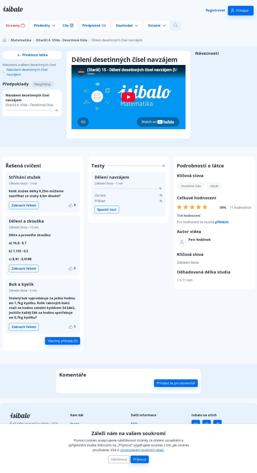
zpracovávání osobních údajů (142, 450)
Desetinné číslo (191, 186)
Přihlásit (242, 10)
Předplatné (91, 25)
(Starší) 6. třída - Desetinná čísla (61, 40)
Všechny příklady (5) (63, 341)
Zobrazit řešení (23, 205)
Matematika (21, 40)
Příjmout (139, 459)
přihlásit (222, 222)
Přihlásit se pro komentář (176, 383)
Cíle (65, 25)
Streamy (13, 25)
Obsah (214, 186)
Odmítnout (119, 459)
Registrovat (215, 10)
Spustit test (106, 209)
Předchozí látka (34, 55)
